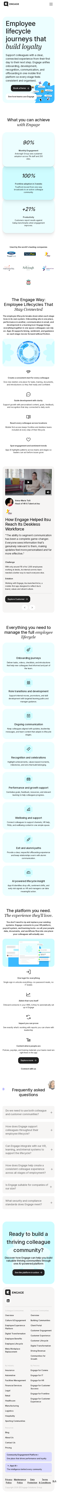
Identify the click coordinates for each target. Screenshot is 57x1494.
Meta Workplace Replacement (12, 1350)
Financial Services (13, 1385)
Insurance (9, 1370)
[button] (50, 4)
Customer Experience (40, 1335)
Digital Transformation (15, 1333)
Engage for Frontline (40, 1393)
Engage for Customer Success (40, 1387)
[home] (11, 4)
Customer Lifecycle (39, 1341)
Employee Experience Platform (15, 1327)
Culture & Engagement (15, 1320)
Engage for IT (37, 1375)
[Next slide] (32, 607)
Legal (7, 1390)
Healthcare (10, 1401)
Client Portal (36, 1325)
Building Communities (40, 1320)
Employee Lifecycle (14, 1344)
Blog (7, 1432)
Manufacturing (12, 1406)
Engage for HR (37, 1380)
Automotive (10, 1375)
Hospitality (10, 1416)
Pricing (8, 1448)
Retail (7, 1395)
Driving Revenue (38, 1351)
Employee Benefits (13, 1339)
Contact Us (10, 1442)
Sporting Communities (15, 1421)
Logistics (9, 1411)
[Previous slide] (25, 607)
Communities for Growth (38, 1357)
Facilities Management (15, 1380)
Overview (9, 1315)
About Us (9, 1437)
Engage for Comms (39, 1370)
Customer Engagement (41, 1330)
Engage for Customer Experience (40, 1400)
